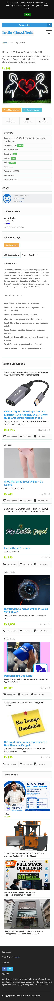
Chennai (7, 445)
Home (4, 43)
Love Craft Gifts (9, 218)
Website (7, 224)
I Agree (27, 14)
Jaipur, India (9, 572)
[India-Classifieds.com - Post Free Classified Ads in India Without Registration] (19, 33)
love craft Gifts (21, 195)
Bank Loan (33, 255)
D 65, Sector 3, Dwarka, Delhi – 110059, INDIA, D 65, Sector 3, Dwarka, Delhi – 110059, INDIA (26, 510)
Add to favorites (12, 110)
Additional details (11, 255)
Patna (6, 814)
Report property (32, 110)
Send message (11, 245)
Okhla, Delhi (9, 639)
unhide (22, 198)
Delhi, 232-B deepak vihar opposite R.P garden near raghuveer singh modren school (26, 373)
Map (24, 255)
